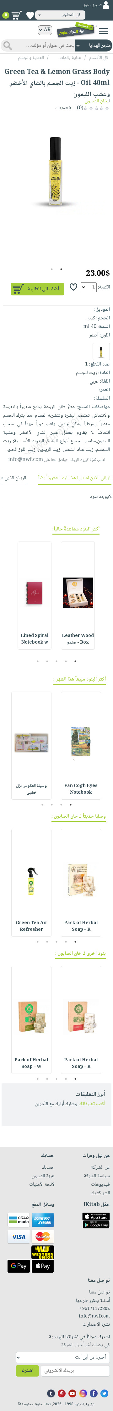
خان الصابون (96, 101)
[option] (56, 166)
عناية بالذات (70, 58)
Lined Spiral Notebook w (35, 639)
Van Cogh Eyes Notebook (81, 789)
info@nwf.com (25, 460)
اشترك (27, 1370)
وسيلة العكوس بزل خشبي (31, 789)
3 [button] (56, 661)
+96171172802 (94, 1309)
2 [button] (52, 269)
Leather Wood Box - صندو (78, 639)
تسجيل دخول (92, 5)
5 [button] (37, 661)
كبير (91, 318)
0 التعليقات (63, 108)
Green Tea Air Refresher (31, 926)
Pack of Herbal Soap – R (81, 926)
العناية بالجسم (31, 58)
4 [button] (47, 661)
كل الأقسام (98, 58)
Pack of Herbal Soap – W (31, 1064)
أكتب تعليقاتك (91, 1104)
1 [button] (61, 269)
